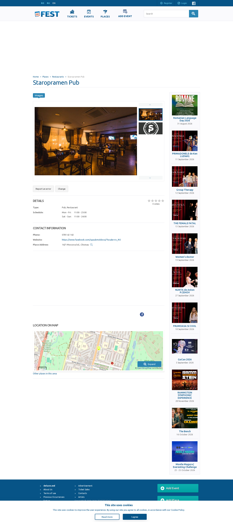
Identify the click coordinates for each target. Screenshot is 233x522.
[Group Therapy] (185, 176)
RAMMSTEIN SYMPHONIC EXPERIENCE (185, 395)
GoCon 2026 (185, 359)
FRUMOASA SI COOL (184, 326)
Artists (81, 497)
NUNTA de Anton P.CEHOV (184, 291)
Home (36, 77)
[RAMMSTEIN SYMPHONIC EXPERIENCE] (185, 380)
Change (61, 189)
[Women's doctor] (185, 243)
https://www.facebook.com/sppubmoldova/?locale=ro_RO (91, 239)
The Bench (185, 431)
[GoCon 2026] (185, 346)
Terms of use (49, 493)
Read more (107, 517)
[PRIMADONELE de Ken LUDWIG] (185, 141)
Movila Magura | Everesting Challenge (185, 465)
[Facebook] (142, 314)
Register (168, 3)
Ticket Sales (84, 489)
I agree (134, 517)
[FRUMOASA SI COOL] (185, 312)
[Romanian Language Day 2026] (185, 105)
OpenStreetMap (144, 368)
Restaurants (58, 77)
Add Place (172, 500)
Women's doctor (185, 257)
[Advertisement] (116, 46)
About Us (47, 489)
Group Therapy (184, 190)
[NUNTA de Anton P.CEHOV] (185, 277)
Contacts (82, 493)
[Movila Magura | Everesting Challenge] (185, 451)
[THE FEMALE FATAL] (185, 210)
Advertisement (85, 486)
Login (184, 3)
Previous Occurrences (53, 497)
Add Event (172, 488)
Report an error (43, 189)
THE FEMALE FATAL (184, 223)
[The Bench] (185, 418)
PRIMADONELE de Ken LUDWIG (184, 155)
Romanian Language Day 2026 (184, 119)
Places (45, 77)
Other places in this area (45, 373)
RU (48, 3)
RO (42, 3)
